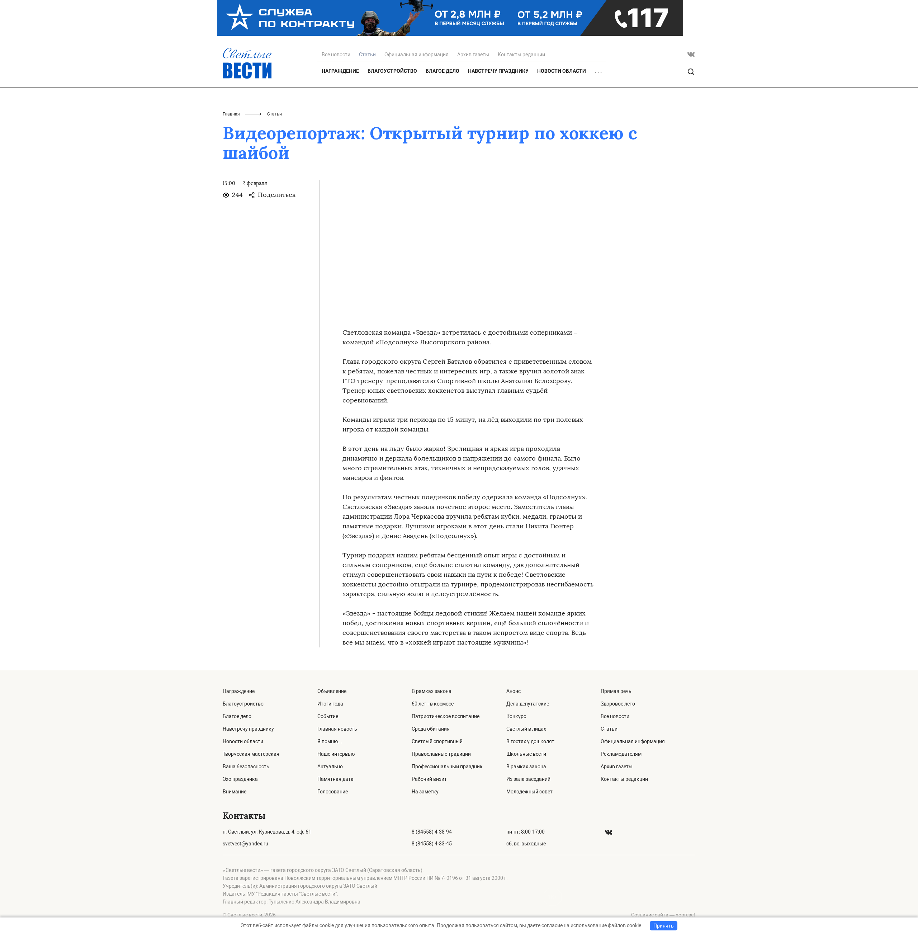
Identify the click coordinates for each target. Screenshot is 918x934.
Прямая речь (616, 691)
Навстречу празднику (498, 71)
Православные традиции (441, 754)
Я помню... (329, 741)
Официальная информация (416, 54)
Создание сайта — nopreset (663, 915)
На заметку (425, 791)
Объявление (331, 691)
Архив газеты (473, 54)
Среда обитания (431, 729)
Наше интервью (336, 754)
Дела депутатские (527, 704)
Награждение (340, 71)
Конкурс (516, 716)
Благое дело (442, 71)
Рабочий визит (429, 779)
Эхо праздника (240, 779)
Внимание (234, 791)
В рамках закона (431, 691)
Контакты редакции (521, 54)
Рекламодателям (621, 754)
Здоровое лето (618, 704)
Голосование (332, 791)
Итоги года (330, 704)
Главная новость (337, 729)
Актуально (330, 766)
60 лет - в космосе (433, 704)
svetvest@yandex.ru (245, 843)
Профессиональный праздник (447, 766)
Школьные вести (526, 754)
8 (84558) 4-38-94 (432, 832)
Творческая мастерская (251, 754)
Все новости (336, 54)
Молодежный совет (529, 791)
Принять (663, 926)
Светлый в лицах (526, 729)
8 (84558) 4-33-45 (432, 843)
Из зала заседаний (528, 779)
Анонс (513, 691)
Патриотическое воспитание (445, 716)
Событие (327, 716)
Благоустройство (392, 71)
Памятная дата (335, 779)
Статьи (609, 729)
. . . (598, 71)
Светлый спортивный (437, 741)
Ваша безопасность (246, 766)
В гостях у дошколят (530, 741)
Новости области (561, 71)
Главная (231, 114)
